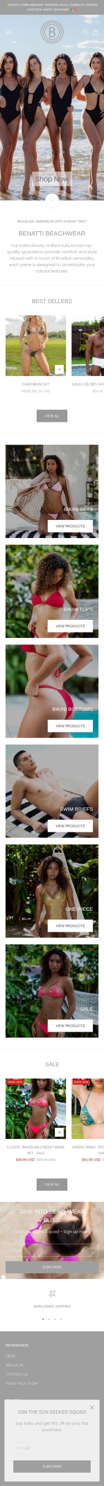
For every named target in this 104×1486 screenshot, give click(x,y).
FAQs (11, 1356)
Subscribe (52, 1466)
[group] (52, 107)
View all (52, 416)
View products (70, 526)
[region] (52, 1299)
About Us (14, 1365)
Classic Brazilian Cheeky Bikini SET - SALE (35, 1150)
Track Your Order (22, 1383)
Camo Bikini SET (35, 384)
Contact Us (17, 1374)
